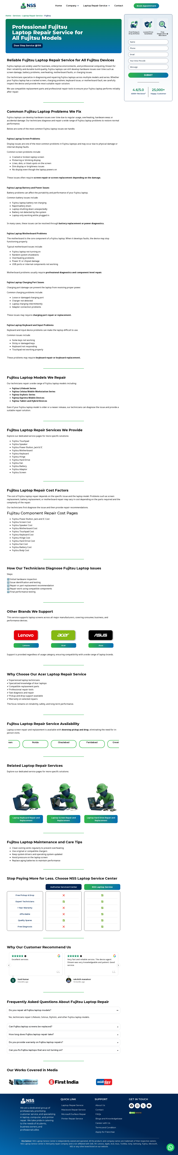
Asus (101, 645)
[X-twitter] (143, 1105)
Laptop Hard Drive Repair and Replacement (101, 819)
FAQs (98, 1114)
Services (16, 15)
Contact (99, 1109)
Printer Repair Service (72, 1118)
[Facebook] (131, 1105)
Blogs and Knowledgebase (109, 1118)
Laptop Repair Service (32, 15)
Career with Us (103, 1123)
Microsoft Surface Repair (73, 1114)
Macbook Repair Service (73, 1109)
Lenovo (26, 645)
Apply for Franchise (105, 1132)
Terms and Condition (106, 1127)
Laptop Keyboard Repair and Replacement (26, 819)
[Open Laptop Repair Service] (109, 5)
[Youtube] (149, 1105)
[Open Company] (78, 5)
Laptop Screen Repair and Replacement (63, 819)
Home (8, 15)
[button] (118, 965)
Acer (63, 645)
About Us (100, 1105)
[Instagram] (137, 1105)
